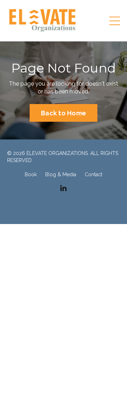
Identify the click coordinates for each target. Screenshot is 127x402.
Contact (93, 174)
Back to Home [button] (63, 113)
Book (31, 174)
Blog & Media (60, 174)
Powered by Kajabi (63, 206)
